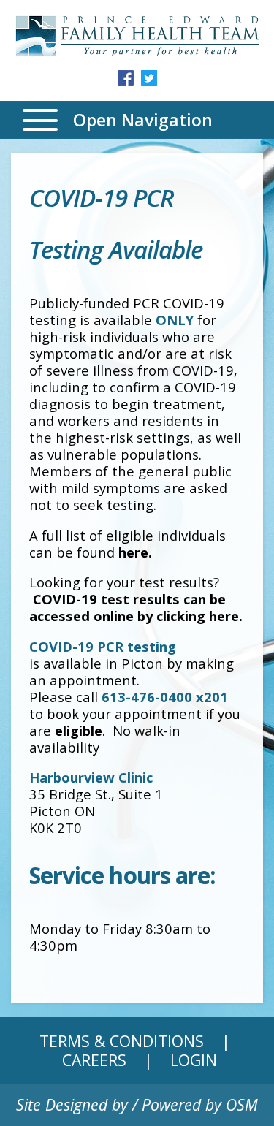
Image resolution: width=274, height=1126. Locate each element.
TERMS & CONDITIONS (121, 1040)
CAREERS (94, 1059)
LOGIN (193, 1059)
